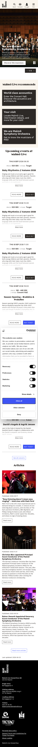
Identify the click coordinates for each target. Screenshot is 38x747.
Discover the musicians (14, 63)
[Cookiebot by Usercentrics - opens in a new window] (27, 330)
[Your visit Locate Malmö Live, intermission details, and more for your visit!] (19, 117)
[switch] (33, 373)
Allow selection (19, 408)
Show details (26, 394)
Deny (19, 414)
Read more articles (19, 650)
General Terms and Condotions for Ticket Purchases (14, 734)
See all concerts (19, 458)
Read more (17, 194)
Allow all (19, 401)
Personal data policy (9, 731)
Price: (9, 166)
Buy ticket (29, 323)
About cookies (7, 738)
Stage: (23, 166)
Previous (27, 71)
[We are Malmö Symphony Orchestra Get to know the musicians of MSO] (19, 136)
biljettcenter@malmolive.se (12, 706)
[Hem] (4, 4)
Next (34, 71)
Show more (19, 186)
